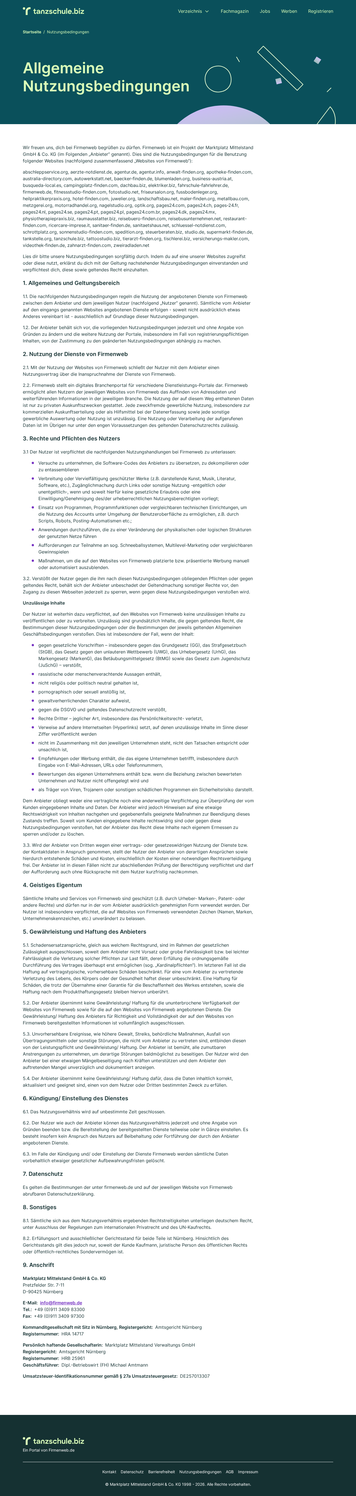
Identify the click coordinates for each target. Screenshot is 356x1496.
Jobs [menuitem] (265, 11)
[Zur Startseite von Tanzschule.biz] (53, 11)
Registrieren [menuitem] (320, 11)
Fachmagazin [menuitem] (235, 11)
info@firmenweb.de (61, 1302)
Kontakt (109, 1471)
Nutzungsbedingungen (200, 1471)
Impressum (248, 1471)
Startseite (32, 31)
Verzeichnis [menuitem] (190, 11)
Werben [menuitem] (289, 11)
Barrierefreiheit (161, 1471)
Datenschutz (132, 1471)
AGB (230, 1471)
